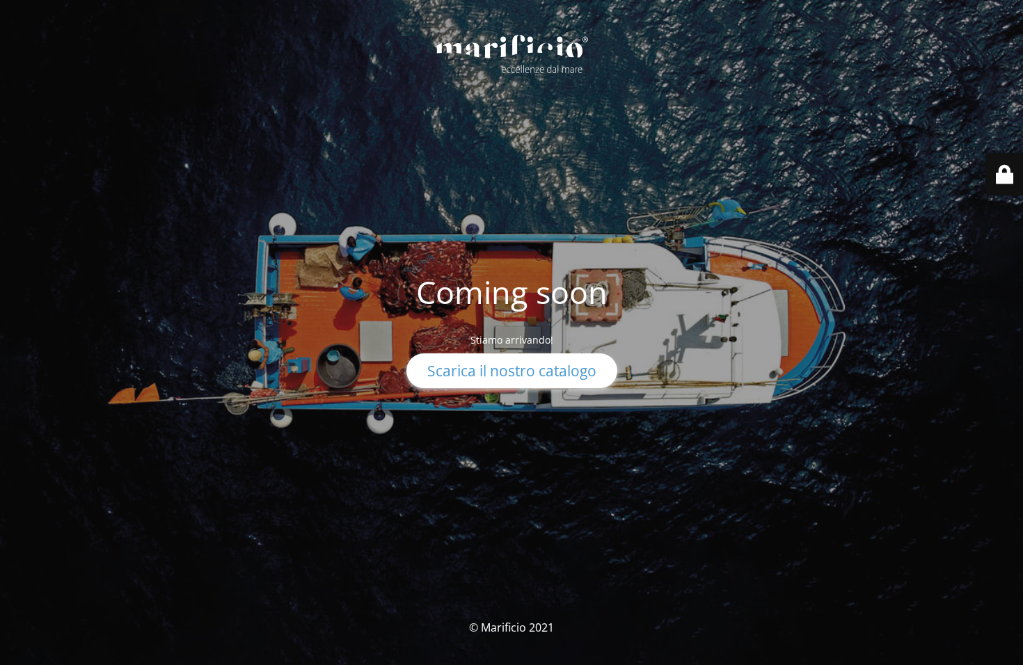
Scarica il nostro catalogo (511, 370)
